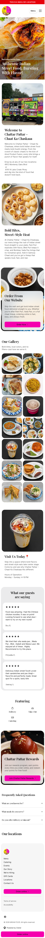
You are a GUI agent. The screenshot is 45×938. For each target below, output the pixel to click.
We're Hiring (9, 873)
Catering (7, 862)
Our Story (8, 869)
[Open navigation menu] (40, 10)
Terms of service (10, 901)
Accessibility (8, 905)
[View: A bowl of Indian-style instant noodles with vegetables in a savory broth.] (33, 385)
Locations (8, 880)
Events (7, 866)
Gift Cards (8, 876)
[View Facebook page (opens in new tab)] (5, 917)
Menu (33, 11)
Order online (21, 934)
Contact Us (9, 883)
